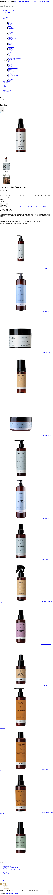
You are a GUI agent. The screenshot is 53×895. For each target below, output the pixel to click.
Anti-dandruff (11, 47)
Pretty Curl (10, 73)
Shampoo (10, 23)
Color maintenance (12, 28)
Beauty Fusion (11, 61)
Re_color (10, 76)
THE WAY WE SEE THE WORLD (11, 867)
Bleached (10, 43)
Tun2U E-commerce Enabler (12, 893)
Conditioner (10, 24)
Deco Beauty (11, 63)
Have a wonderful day (13, 68)
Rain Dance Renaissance (13, 75)
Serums (10, 31)
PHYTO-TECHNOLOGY (6, 208)
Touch (9, 78)
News (4, 85)
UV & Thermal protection (14, 34)
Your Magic (10, 79)
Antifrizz (10, 37)
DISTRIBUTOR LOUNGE (9, 88)
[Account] (0, 95)
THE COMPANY (7, 866)
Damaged (10, 44)
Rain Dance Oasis (12, 74)
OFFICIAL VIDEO (7, 868)
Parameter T (11, 71)
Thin (9, 45)
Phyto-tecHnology (7, 81)
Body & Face (11, 36)
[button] (0, 112)
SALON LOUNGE (7, 90)
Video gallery (6, 84)
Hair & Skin (11, 57)
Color (9, 21)
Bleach (9, 22)
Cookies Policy (6, 873)
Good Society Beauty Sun (14, 66)
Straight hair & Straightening (14, 58)
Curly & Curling (11, 59)
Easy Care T (11, 64)
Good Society (11, 65)
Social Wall (5, 82)
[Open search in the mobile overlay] (26, 93)
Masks (9, 26)
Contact (4, 86)
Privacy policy (6, 872)
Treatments (10, 32)
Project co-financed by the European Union (12, 869)
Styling (9, 29)
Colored (10, 42)
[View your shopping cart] (0, 96)
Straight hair (11, 50)
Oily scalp (10, 49)
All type (10, 55)
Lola (9, 70)
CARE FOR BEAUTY (8, 864)
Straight (10, 27)
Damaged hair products (25, 206)
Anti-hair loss (11, 48)
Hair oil (10, 39)
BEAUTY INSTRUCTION (6, 209)
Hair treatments (39, 206)
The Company (6, 17)
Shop (4, 18)
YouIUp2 (10, 80)
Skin (9, 54)
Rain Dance (2, 102)
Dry (9, 53)
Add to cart (3, 205)
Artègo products (16, 206)
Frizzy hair (10, 52)
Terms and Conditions (7, 871)
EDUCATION (6, 91)
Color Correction (12, 38)
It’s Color (10, 69)
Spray (9, 33)
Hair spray (33, 206)
